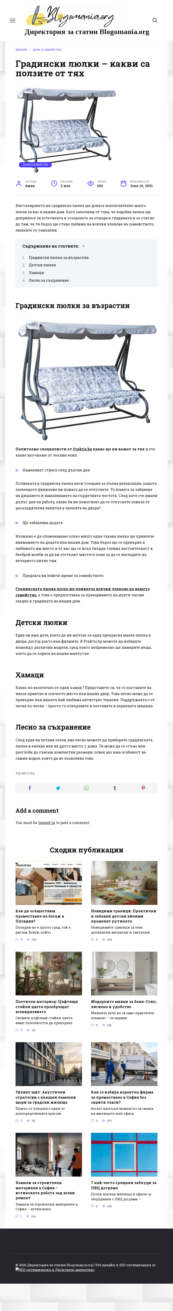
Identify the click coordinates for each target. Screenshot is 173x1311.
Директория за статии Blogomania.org (87, 32)
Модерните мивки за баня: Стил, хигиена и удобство (124, 1004)
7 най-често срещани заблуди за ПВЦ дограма (124, 1185)
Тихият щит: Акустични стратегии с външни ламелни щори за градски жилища (46, 1097)
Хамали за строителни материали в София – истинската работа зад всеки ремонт (45, 1190)
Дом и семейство (35, 164)
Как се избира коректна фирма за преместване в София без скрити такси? (122, 1097)
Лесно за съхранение (49, 280)
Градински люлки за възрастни (59, 257)
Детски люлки (42, 264)
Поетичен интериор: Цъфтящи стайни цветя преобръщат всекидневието (47, 1006)
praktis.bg (26, 773)
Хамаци (36, 272)
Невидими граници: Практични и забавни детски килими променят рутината (123, 915)
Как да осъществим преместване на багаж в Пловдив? (40, 915)
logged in (46, 822)
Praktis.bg (82, 449)
